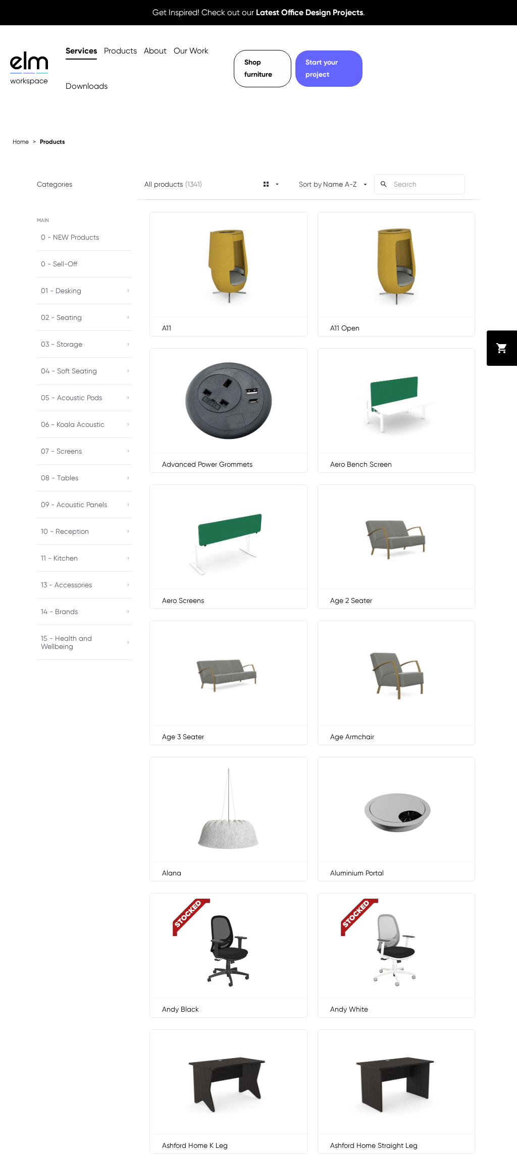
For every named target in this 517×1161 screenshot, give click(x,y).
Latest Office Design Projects (309, 12)
